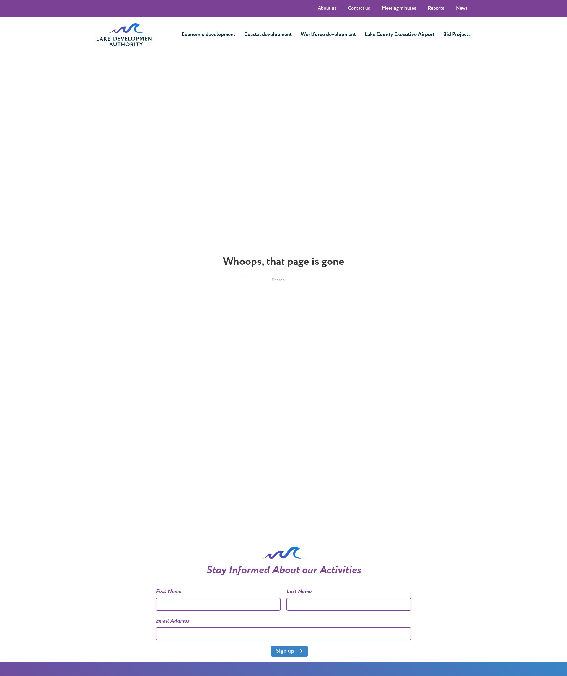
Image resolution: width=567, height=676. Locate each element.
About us (327, 8)
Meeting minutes (399, 8)
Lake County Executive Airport (399, 34)
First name (169, 591)
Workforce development (328, 34)
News (462, 8)
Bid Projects (457, 34)
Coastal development (268, 34)
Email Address (172, 621)
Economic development (208, 34)
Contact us (359, 8)
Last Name (299, 591)
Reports (436, 8)
